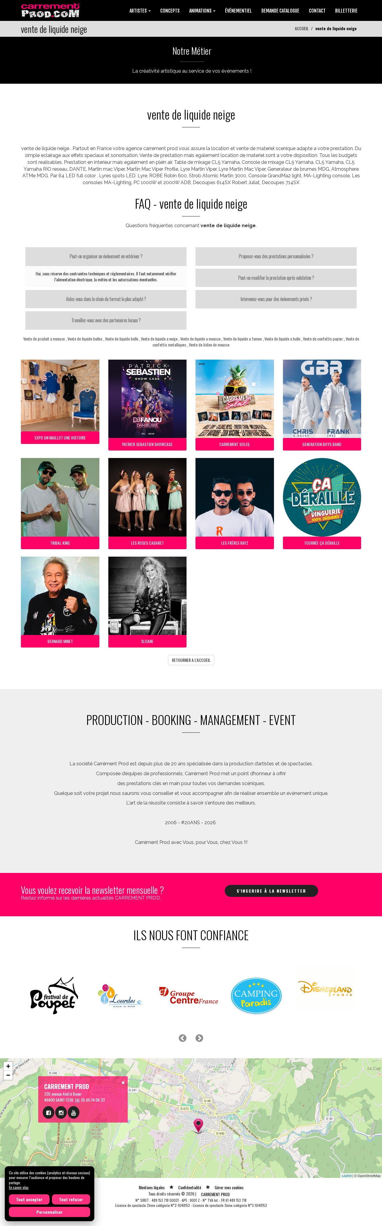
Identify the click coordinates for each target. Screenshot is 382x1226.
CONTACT (317, 11)
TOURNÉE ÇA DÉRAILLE (322, 543)
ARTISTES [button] (139, 11)
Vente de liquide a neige (159, 338)
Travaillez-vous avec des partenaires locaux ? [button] (106, 320)
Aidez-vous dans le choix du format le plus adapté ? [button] (106, 299)
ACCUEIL (302, 28)
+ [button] (8, 1066)
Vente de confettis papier (323, 338)
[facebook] (48, 1112)
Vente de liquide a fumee (242, 338)
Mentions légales (152, 1187)
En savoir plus (19, 1187)
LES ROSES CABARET (147, 543)
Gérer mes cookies (229, 1187)
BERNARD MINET (60, 641)
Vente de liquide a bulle (282, 338)
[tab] (106, 256)
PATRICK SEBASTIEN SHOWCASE (147, 444)
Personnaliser (49, 1212)
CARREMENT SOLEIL (234, 444)
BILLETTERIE (346, 11)
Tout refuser (71, 1199)
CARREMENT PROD (215, 1194)
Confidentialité (189, 1187)
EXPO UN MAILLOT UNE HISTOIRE (60, 437)
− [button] (8, 1075)
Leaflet (347, 1175)
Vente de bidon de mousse (209, 344)
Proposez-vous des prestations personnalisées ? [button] (276, 256)
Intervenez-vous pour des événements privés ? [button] (276, 299)
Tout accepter (29, 1199)
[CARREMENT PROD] (51, 10)
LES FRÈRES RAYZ (234, 543)
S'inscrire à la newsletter (271, 891)
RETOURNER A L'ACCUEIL (191, 660)
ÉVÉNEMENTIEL (238, 11)
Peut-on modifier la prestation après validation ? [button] (276, 277)
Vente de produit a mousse (44, 338)
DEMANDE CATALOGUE (280, 11)
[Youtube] (73, 1112)
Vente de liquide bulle (121, 338)
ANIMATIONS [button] (200, 11)
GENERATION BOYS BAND (321, 444)
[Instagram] (61, 1112)
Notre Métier (191, 50)
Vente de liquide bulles (84, 338)
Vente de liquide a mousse (200, 338)
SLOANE (147, 641)
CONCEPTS (170, 11)
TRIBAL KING (60, 543)
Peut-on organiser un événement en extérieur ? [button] (106, 256)
